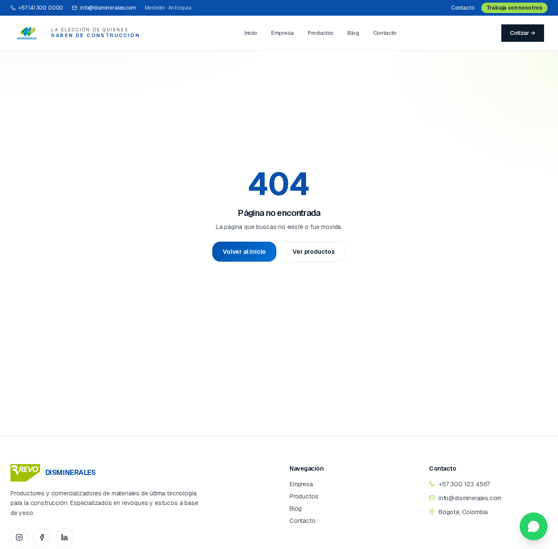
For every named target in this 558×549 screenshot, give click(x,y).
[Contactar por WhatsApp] (534, 526)
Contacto (462, 7)
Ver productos (314, 252)
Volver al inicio (244, 252)
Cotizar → (522, 33)
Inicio (251, 33)
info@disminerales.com (108, 7)
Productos (320, 33)
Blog (353, 33)
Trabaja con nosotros (514, 7)
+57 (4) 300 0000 (40, 7)
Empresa (282, 33)
